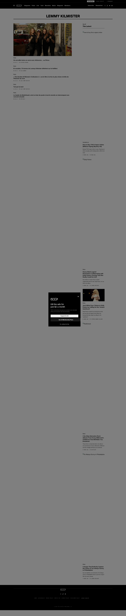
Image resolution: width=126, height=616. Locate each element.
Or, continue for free (64, 324)
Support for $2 (64, 316)
